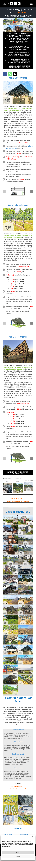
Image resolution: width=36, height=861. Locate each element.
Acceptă (18, 852)
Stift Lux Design (8, 834)
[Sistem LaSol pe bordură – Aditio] (18, 209)
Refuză (18, 856)
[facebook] (11, 3)
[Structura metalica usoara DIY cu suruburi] (5, 3)
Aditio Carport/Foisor (18, 77)
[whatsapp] (15, 3)
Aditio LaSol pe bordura (18, 205)
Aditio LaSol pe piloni (18, 336)
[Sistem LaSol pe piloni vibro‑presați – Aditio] (18, 340)
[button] (33, 837)
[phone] (19, 3)
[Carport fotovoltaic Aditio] (18, 82)
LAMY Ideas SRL (24, 834)
